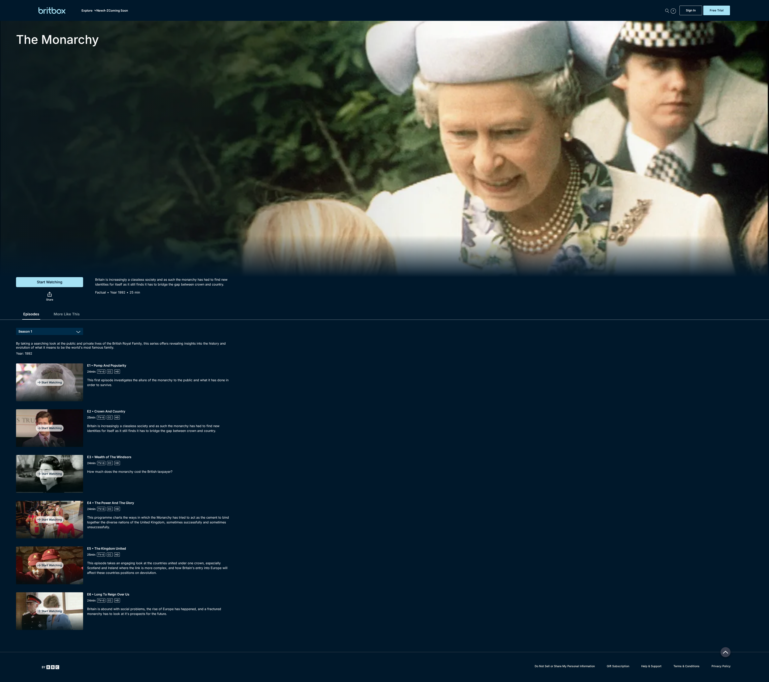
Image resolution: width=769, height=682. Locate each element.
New (100, 10)
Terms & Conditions (686, 666)
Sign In (691, 10)
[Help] (674, 10)
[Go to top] (726, 652)
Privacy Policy (721, 666)
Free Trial (717, 10)
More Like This (67, 314)
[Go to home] (50, 667)
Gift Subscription (618, 666)
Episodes (31, 314)
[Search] (667, 10)
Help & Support (651, 666)
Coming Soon (118, 10)
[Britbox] (51, 10)
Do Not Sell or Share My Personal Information (565, 666)
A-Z (106, 10)
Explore (87, 10)
